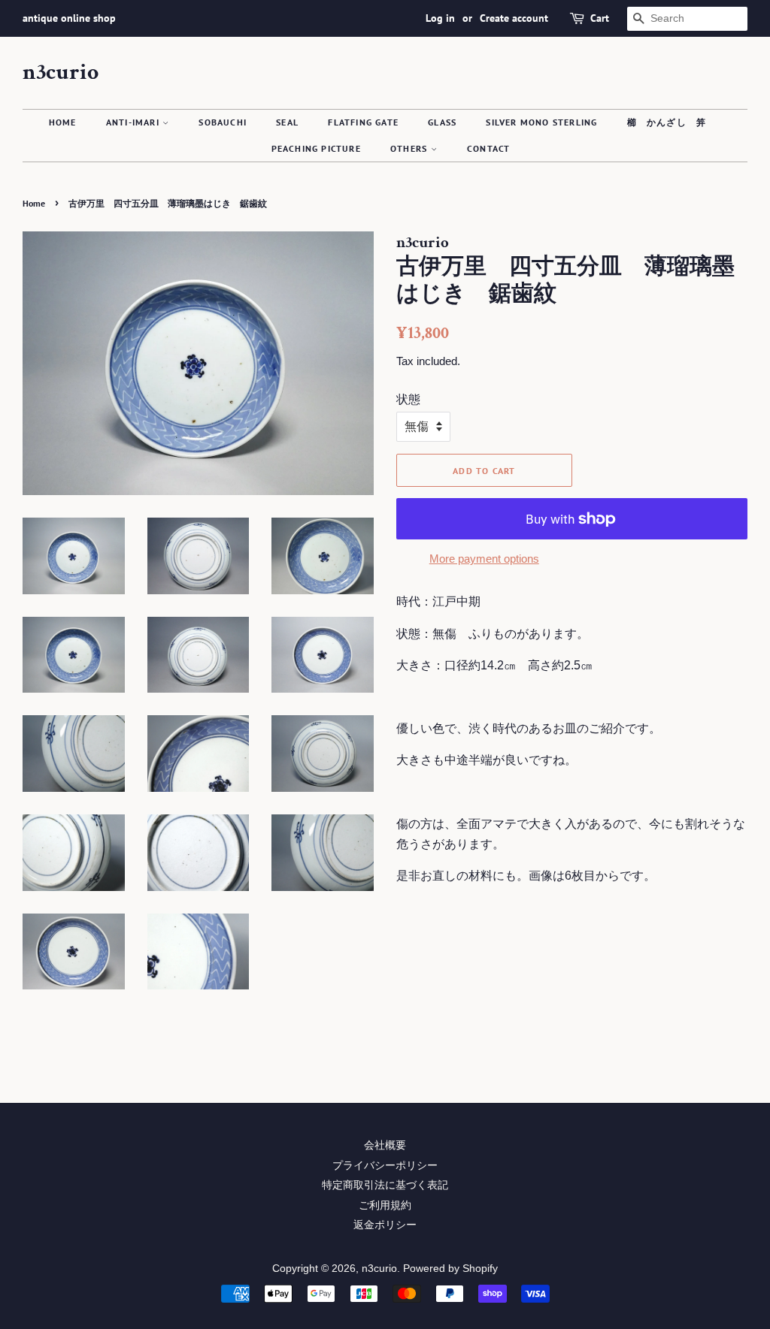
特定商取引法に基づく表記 (385, 1185)
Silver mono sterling (541, 122)
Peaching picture (316, 148)
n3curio (61, 72)
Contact (488, 148)
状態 (408, 399)
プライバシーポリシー (385, 1165)
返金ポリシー (385, 1225)
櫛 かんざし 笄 (667, 122)
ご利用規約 (385, 1205)
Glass (442, 122)
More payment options (484, 558)
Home (63, 122)
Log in (440, 18)
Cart (599, 18)
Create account (514, 18)
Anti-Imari (134, 122)
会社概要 (385, 1145)
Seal (287, 122)
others (410, 148)
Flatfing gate (363, 122)
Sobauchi (223, 122)
